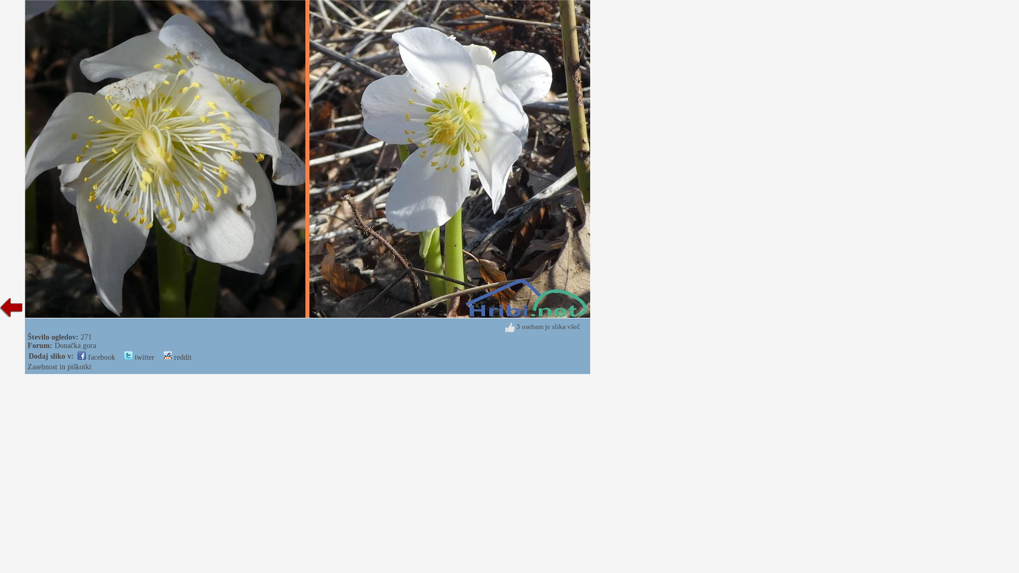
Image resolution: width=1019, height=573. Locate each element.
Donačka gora (75, 346)
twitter (143, 357)
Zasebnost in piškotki (59, 367)
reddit (182, 357)
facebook (100, 357)
